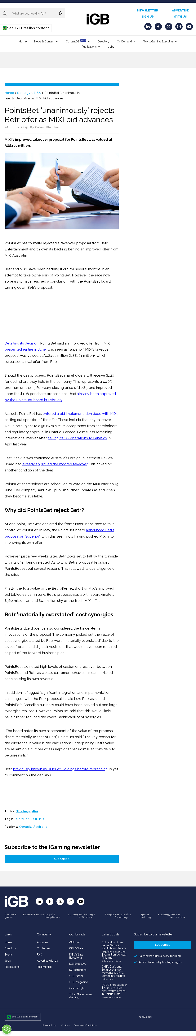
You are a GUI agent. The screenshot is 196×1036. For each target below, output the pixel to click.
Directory (103, 41)
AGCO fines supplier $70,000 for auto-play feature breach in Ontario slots (114, 989)
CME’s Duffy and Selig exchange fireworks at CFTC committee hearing (113, 971)
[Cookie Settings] (6, 1029)
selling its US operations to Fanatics (77, 438)
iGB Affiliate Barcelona (76, 956)
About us (42, 942)
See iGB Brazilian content (26, 28)
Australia (40, 826)
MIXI (42, 819)
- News (117, 961)
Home (23, 41)
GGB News (76, 975)
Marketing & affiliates (87, 916)
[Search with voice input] (60, 13)
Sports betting (145, 916)
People (110, 914)
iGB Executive (77, 963)
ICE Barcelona (78, 969)
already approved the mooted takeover (54, 464)
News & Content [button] (44, 41)
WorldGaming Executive (158, 41)
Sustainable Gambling (123, 916)
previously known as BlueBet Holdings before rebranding (60, 769)
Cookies (65, 1025)
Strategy (23, 93)
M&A (37, 93)
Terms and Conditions (85, 1025)
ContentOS (76, 41)
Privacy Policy (49, 1025)
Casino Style (77, 988)
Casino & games (11, 916)
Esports (28, 914)
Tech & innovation (177, 916)
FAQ (39, 954)
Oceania (25, 826)
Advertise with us (47, 960)
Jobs (111, 46)
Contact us (43, 948)
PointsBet (21, 819)
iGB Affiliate (76, 948)
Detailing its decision (21, 343)
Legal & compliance (53, 916)
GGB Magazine (78, 982)
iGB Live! (74, 942)
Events (9, 954)
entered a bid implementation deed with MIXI (80, 414)
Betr (34, 819)
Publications (89, 46)
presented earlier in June (25, 349)
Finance (39, 914)
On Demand (124, 41)
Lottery (73, 914)
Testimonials (44, 966)
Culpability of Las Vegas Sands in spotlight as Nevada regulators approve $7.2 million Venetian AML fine (114, 950)
